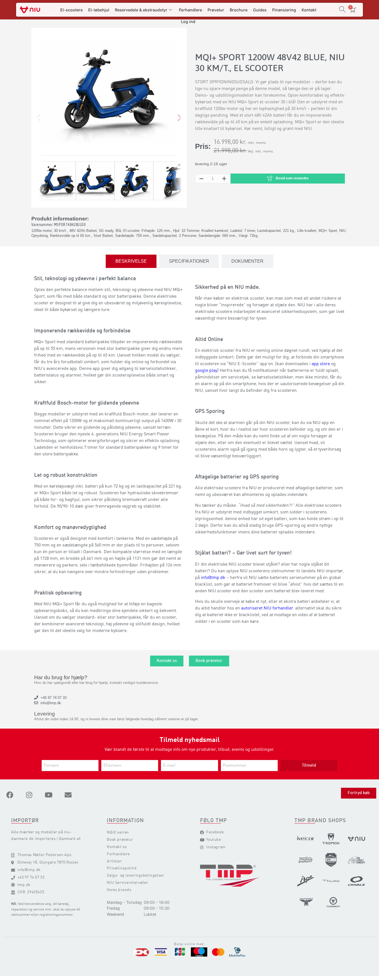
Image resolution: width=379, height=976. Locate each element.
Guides (260, 9)
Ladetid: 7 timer (242, 231)
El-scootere (71, 9)
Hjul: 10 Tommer (186, 231)
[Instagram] (29, 795)
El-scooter (131, 231)
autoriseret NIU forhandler (267, 608)
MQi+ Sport (328, 231)
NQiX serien (118, 832)
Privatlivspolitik (122, 868)
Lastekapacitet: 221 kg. (276, 231)
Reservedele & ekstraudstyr (141, 9)
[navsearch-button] (342, 9)
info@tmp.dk (213, 578)
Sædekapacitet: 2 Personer (174, 236)
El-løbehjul (98, 9)
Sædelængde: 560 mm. (217, 236)
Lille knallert (306, 231)
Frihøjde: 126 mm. (156, 231)
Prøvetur (216, 9)
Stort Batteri (103, 236)
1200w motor (41, 231)
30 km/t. (60, 231)
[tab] (131, 261)
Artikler (114, 861)
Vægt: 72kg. (249, 236)
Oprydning (39, 236)
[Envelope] (68, 795)
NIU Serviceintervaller (127, 883)
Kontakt (309, 9)
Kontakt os (117, 847)
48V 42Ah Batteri (83, 231)
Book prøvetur (120, 840)
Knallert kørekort (214, 231)
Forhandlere (190, 9)
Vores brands (119, 890)
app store (321, 364)
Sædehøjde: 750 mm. (132, 236)
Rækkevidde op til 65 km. (70, 236)
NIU (342, 231)
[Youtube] (48, 795)
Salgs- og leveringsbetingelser (135, 875)
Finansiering (284, 9)
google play (206, 370)
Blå (118, 231)
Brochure (238, 9)
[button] (43, 118)
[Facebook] (10, 795)
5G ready (106, 231)
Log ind (188, 21)
